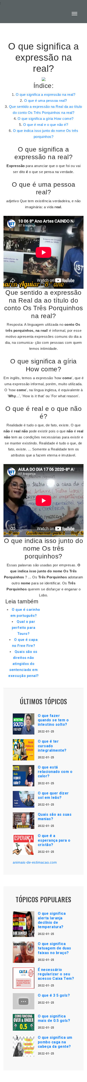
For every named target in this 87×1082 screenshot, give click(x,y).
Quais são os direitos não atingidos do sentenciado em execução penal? (23, 664)
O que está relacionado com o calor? (55, 771)
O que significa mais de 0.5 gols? (54, 1018)
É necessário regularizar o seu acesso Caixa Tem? (56, 974)
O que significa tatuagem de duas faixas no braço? (54, 948)
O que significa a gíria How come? (46, 119)
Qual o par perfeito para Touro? (23, 628)
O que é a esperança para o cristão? (54, 840)
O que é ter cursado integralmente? (52, 745)
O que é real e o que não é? (45, 125)
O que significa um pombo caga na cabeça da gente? (55, 1041)
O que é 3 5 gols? (54, 995)
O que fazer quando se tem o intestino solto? (53, 720)
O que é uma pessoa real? (45, 100)
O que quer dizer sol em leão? (53, 795)
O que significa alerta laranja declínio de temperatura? (52, 920)
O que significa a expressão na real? (45, 94)
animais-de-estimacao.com (35, 862)
